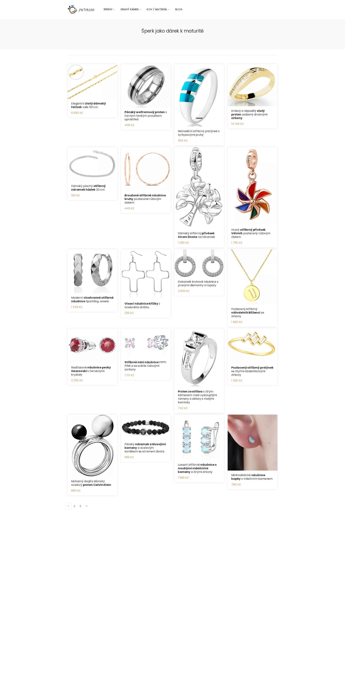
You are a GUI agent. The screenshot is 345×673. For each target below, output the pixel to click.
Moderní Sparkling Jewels (92, 299)
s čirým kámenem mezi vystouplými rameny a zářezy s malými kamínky (197, 396)
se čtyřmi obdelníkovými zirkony (252, 371)
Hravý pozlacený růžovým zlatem (250, 233)
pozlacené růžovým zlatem (145, 199)
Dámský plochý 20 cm (88, 188)
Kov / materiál (157, 9)
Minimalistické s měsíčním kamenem (252, 477)
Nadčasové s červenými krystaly (91, 371)
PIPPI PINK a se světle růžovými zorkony (145, 365)
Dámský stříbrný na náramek (196, 235)
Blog (178, 9)
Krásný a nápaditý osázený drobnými (249, 114)
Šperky (108, 9)
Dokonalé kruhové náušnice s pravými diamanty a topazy (198, 283)
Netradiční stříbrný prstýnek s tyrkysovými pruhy (199, 133)
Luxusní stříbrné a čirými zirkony (197, 468)
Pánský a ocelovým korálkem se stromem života (145, 447)
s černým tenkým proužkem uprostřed (146, 115)
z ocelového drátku (142, 305)
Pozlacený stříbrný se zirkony (247, 312)
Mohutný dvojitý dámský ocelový (91, 483)
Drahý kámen (130, 9)
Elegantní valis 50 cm (88, 105)
